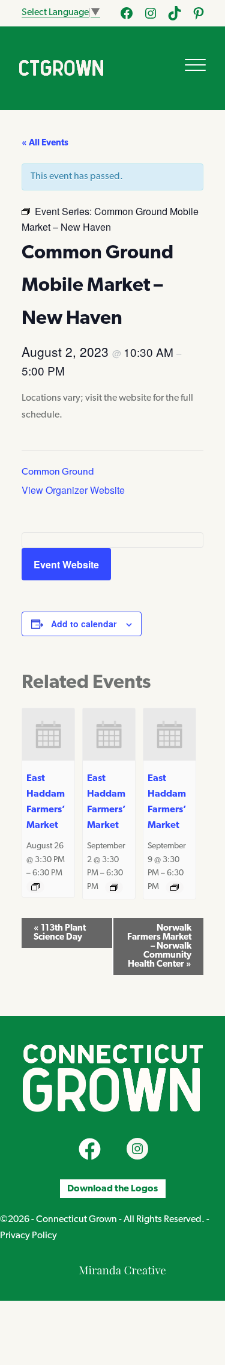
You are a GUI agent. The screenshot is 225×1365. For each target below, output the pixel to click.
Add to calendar (83, 624)
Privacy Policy (28, 1236)
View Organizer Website (73, 490)
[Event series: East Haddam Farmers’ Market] (35, 886)
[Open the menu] (195, 65)
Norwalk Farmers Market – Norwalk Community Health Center (159, 946)
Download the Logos (112, 1189)
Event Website (66, 564)
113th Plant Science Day (60, 933)
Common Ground (58, 472)
